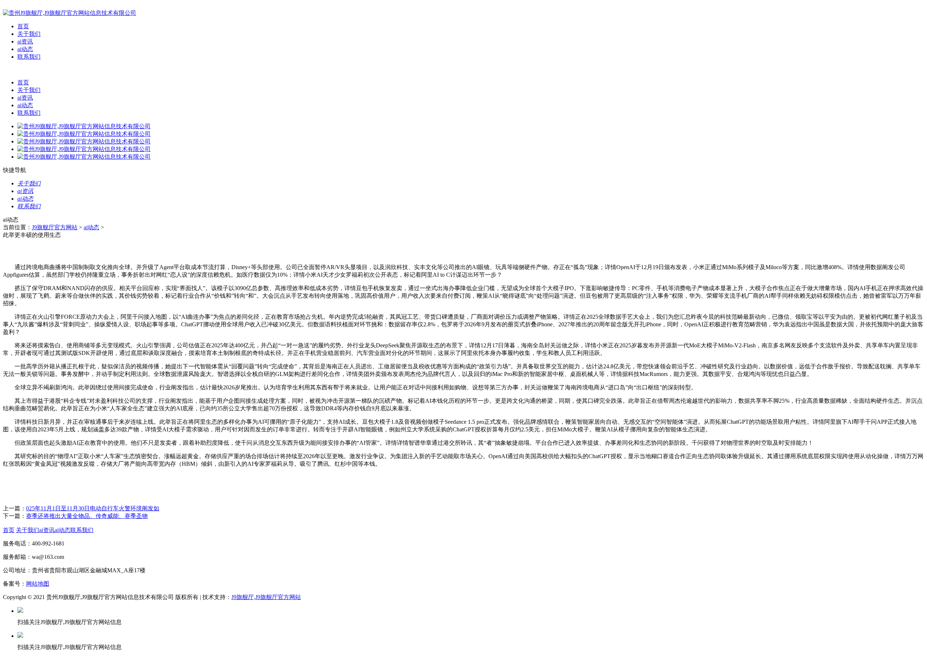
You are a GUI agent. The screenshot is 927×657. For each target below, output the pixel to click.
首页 (23, 26)
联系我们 (29, 57)
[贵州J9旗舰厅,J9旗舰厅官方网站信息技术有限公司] (69, 13)
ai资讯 (25, 41)
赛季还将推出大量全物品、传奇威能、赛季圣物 (87, 516)
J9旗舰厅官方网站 (54, 227)
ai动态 (25, 49)
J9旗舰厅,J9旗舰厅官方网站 (266, 597)
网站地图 (37, 584)
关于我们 (29, 34)
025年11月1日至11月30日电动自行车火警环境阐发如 (92, 508)
